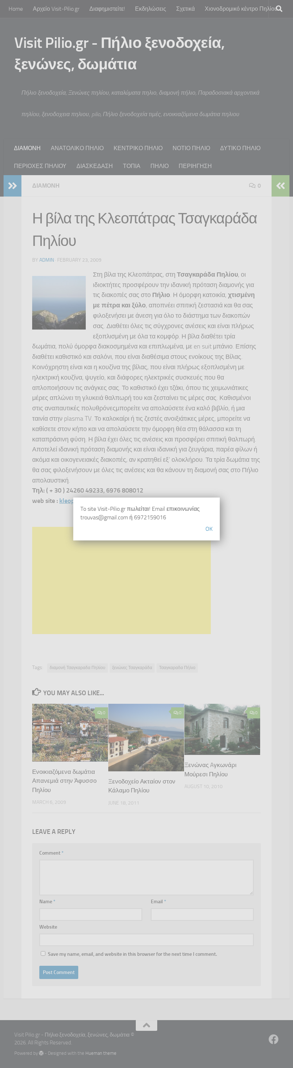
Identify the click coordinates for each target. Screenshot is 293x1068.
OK (209, 528)
